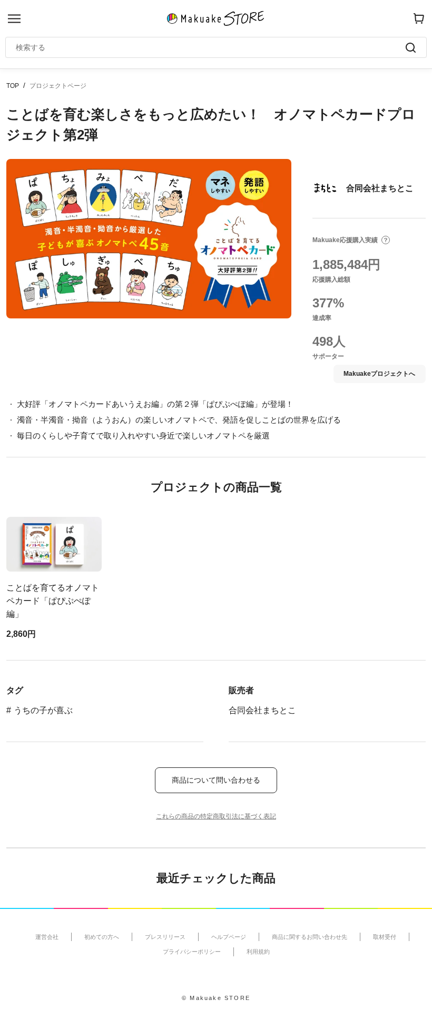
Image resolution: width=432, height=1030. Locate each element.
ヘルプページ (228, 937)
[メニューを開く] (14, 19)
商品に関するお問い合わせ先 (309, 937)
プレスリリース (165, 937)
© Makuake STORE (216, 998)
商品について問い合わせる (216, 780)
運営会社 (46, 937)
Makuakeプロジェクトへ (379, 373)
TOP (12, 85)
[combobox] (211, 47)
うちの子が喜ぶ (43, 710)
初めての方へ (101, 937)
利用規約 (258, 951)
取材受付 (384, 937)
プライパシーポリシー (192, 951)
